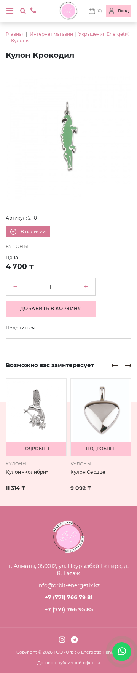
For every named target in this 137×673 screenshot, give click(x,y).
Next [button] (128, 365)
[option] (68, 138)
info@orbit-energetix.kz (68, 585)
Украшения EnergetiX (103, 34)
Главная (15, 34)
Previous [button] (115, 365)
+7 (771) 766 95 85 (69, 609)
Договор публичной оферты (68, 662)
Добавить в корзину (50, 308)
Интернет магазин (51, 34)
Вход (123, 10)
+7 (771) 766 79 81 (68, 597)
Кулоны (20, 40)
